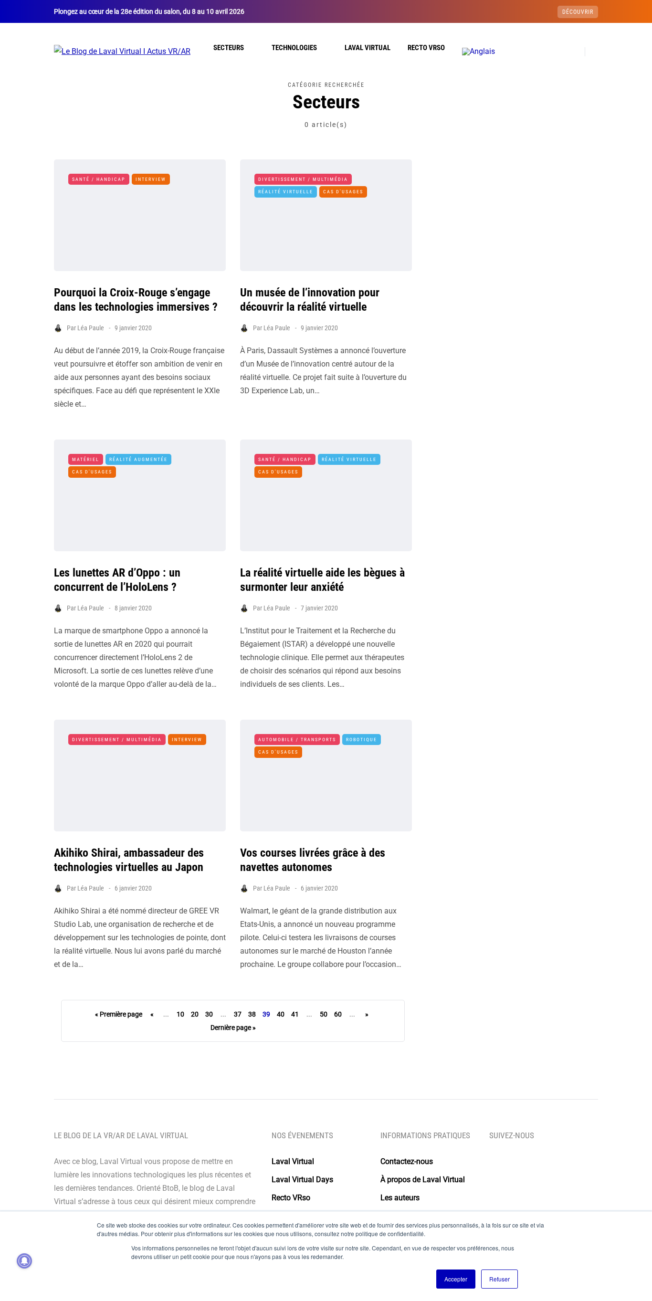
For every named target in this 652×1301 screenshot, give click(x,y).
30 (209, 1014)
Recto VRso (426, 47)
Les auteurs (400, 1197)
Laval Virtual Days (302, 1179)
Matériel (85, 459)
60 (338, 1014)
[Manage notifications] (24, 1261)
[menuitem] (478, 51)
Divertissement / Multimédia (303, 179)
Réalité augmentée (138, 459)
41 (295, 1014)
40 (280, 1014)
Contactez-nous (406, 1161)
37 (238, 1014)
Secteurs (228, 47)
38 (252, 1014)
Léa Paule (90, 328)
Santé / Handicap (99, 179)
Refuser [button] (499, 1279)
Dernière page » (233, 1027)
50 (323, 1014)
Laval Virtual (367, 47)
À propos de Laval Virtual (422, 1179)
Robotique (361, 739)
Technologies (294, 47)
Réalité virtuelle (285, 191)
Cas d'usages (343, 191)
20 (195, 1014)
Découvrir (577, 12)
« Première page (118, 1014)
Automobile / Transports (297, 739)
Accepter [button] (455, 1279)
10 (180, 1014)
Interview (151, 179)
